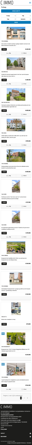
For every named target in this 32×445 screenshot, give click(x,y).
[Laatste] (27, 398)
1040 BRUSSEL (4, 71)
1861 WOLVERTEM (5, 102)
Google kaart (15, 11)
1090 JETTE (4, 316)
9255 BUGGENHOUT (5, 346)
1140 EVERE (3, 194)
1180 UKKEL (3, 133)
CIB (3, 427)
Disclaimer (29, 443)
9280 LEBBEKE (4, 255)
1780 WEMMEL (4, 41)
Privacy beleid (4, 429)
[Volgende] (25, 398)
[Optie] (16, 338)
